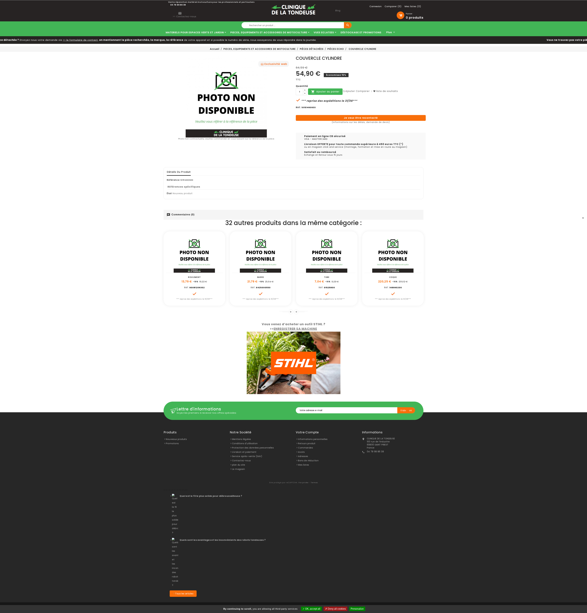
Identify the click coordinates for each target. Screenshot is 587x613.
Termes (314, 482)
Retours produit (306, 443)
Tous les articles (184, 593)
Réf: (298, 107)
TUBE (326, 277)
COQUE (393, 277)
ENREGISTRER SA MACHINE (295, 329)
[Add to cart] (184, 271)
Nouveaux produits (176, 439)
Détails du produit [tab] (179, 172)
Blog (337, 10)
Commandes (305, 447)
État (169, 193)
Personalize (357, 609)
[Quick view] (205, 271)
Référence (173, 180)
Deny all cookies (336, 609)
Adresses (303, 456)
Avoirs (301, 452)
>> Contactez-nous (184, 16)
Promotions (172, 443)
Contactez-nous (241, 460)
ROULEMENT (194, 277)
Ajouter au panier (325, 92)
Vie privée (303, 482)
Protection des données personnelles (253, 447)
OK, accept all (312, 609)
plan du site (238, 464)
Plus (389, 32)
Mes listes (303, 464)
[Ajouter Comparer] (198, 271)
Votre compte (307, 432)
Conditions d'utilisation (245, 443)
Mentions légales (241, 439)
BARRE (260, 277)
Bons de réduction (308, 460)
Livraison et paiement (244, 452)
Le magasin (238, 469)
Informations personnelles (312, 439)
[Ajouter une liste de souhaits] (191, 271)
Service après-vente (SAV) (247, 456)
